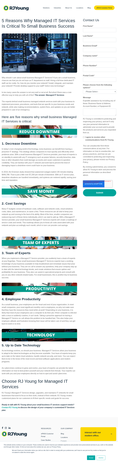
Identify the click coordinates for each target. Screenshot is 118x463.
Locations (79, 8)
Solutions (46, 8)
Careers (64, 441)
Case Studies (46, 440)
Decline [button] (101, 458)
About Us (68, 8)
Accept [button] (91, 458)
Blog (89, 8)
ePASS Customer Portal (47, 435)
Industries (57, 8)
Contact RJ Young (10, 407)
